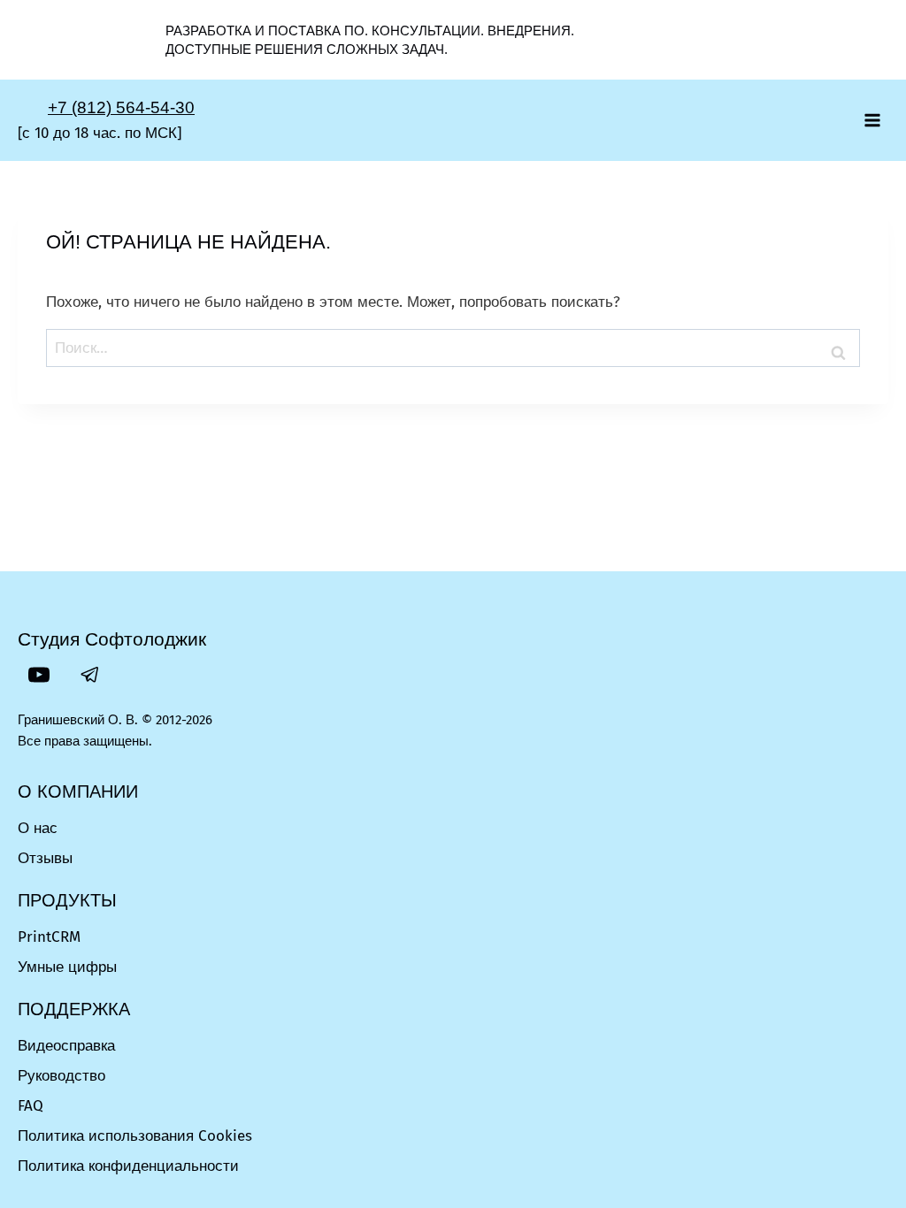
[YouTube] (39, 675)
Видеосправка (66, 1045)
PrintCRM (49, 937)
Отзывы (45, 858)
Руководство (61, 1076)
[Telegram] (90, 675)
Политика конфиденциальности (128, 1166)
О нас (38, 828)
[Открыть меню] (872, 120)
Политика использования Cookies (135, 1136)
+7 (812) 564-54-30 (121, 107)
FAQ (30, 1106)
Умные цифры (67, 967)
